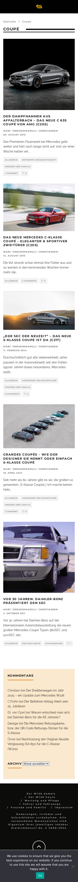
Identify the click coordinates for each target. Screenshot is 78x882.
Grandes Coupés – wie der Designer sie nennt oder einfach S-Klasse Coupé (37, 458)
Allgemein (11, 160)
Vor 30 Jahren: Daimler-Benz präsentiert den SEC (33, 601)
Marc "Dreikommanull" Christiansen (30, 130)
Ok (40, 875)
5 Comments (12, 394)
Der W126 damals (41, 793)
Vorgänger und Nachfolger (39, 380)
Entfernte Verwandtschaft (39, 160)
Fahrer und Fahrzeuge (42, 804)
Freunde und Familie (17, 166)
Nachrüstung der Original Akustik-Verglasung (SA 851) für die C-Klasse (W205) (39, 744)
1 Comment (11, 173)
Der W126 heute (31, 643)
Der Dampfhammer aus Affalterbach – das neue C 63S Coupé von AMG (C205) (35, 120)
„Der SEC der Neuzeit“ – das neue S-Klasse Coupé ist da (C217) (37, 338)
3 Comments (29, 281)
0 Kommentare (54, 643)
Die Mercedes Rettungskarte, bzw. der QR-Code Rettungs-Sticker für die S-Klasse (38, 728)
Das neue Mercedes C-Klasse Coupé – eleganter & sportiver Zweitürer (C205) (35, 241)
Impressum (64, 807)
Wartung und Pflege (42, 800)
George (13, 723)
